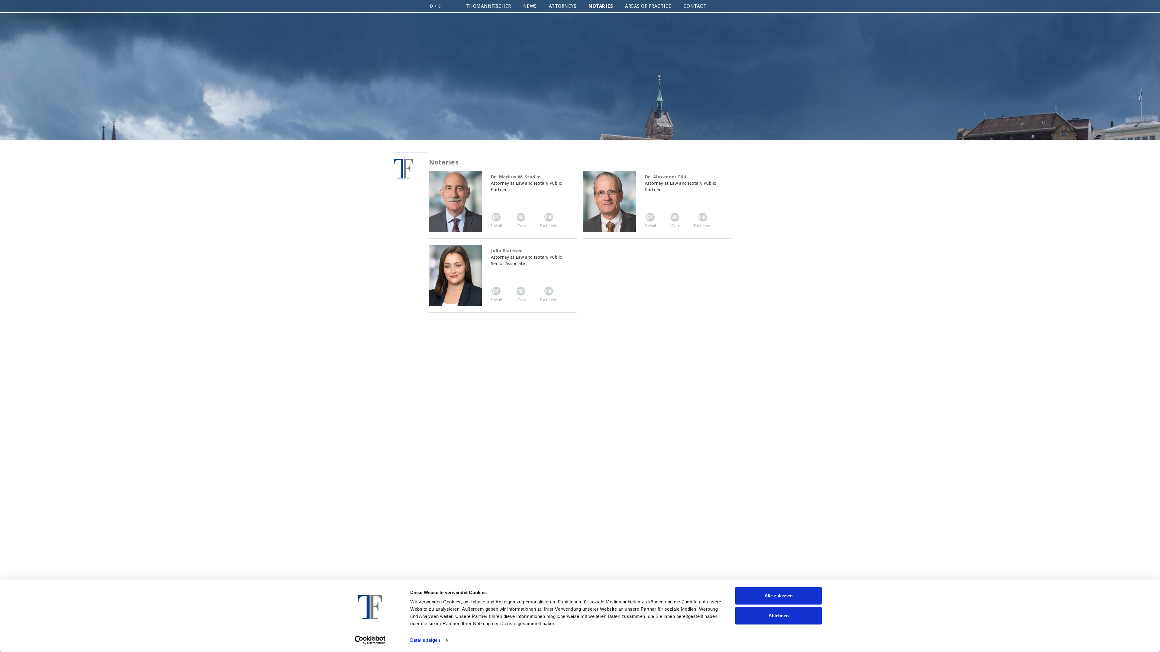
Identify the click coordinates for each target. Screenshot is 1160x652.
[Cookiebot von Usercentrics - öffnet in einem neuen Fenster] (370, 640)
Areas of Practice (648, 6)
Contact (695, 6)
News (530, 6)
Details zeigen (425, 640)
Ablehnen (778, 615)
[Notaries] (410, 166)
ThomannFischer (488, 6)
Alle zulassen (779, 595)
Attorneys (563, 6)
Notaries (600, 6)
